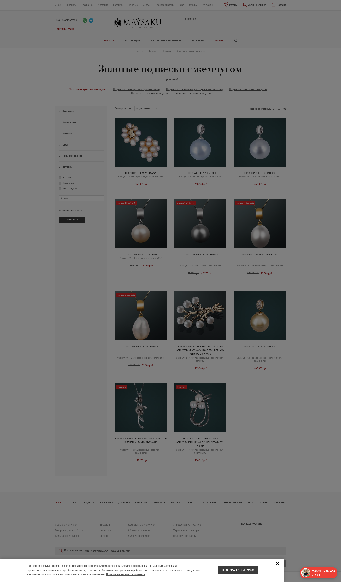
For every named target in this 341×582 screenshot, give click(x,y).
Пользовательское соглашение (125, 574)
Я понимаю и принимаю (238, 570)
